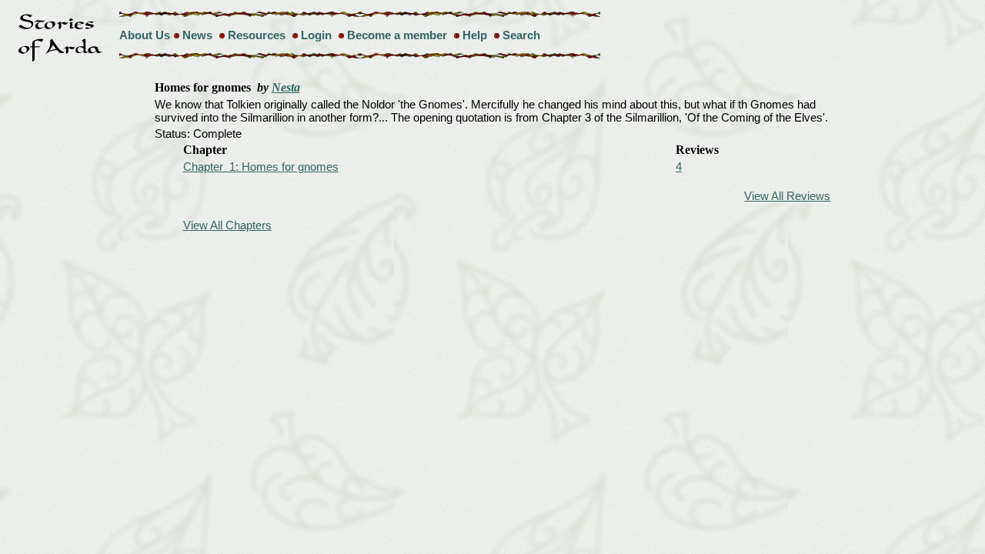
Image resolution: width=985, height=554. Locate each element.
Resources (256, 35)
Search (521, 35)
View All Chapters (227, 225)
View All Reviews (787, 195)
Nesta (286, 87)
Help (474, 35)
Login (316, 35)
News (197, 35)
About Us (144, 35)
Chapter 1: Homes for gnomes (261, 166)
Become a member (397, 35)
